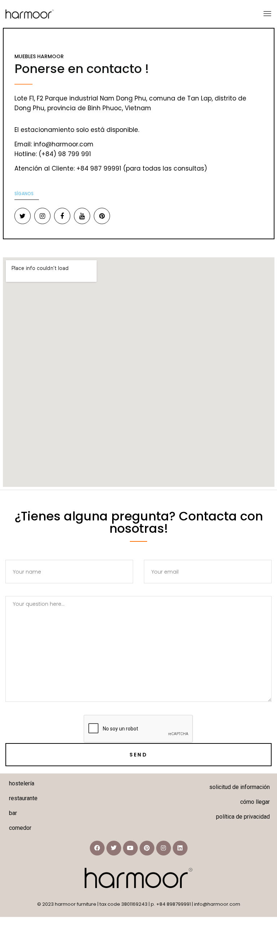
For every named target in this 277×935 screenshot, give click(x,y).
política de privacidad (243, 816)
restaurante (23, 798)
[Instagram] (163, 848)
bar (13, 813)
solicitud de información (239, 787)
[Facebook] (97, 848)
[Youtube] (130, 848)
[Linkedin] (180, 848)
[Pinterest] (147, 848)
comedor (20, 827)
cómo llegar (255, 801)
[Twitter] (113, 848)
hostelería (21, 783)
